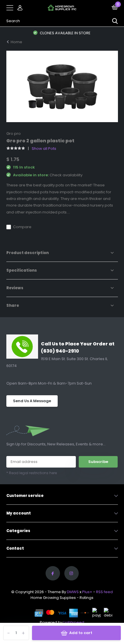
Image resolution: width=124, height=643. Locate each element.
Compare (22, 227)
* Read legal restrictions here (31, 472)
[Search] (115, 21)
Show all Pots (44, 148)
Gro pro (13, 133)
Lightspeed (73, 622)
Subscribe (98, 461)
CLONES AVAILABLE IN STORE (65, 33)
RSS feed (104, 592)
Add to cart (80, 633)
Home (16, 42)
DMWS (73, 592)
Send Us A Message (32, 401)
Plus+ (87, 592)
